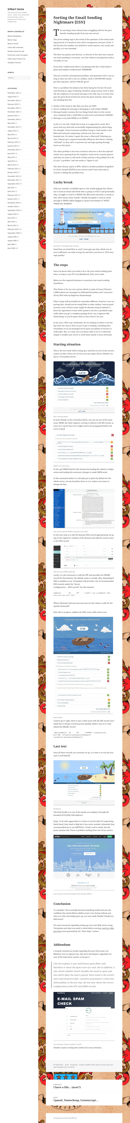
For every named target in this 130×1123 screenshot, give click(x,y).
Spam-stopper (58, 1067)
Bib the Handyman (14, 36)
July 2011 (11, 188)
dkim (83, 1065)
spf (65, 1067)
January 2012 (12, 172)
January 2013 (12, 146)
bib (67, 1065)
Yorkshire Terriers (14, 63)
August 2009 (12, 237)
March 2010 (12, 225)
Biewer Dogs (12, 40)
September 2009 (14, 233)
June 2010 (11, 218)
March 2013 (12, 138)
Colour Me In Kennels (15, 47)
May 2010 (11, 222)
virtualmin (71, 1067)
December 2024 (13, 100)
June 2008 (11, 248)
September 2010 (14, 210)
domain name (100, 1065)
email (108, 1065)
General (75, 1065)
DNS (93, 1065)
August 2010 (12, 214)
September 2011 (14, 184)
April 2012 (11, 161)
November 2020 (13, 112)
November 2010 (13, 203)
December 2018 (13, 119)
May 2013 (11, 135)
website (99, 188)
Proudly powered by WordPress (65, 1118)
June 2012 (11, 153)
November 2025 (13, 93)
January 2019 (12, 116)
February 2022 (13, 104)
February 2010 (13, 229)
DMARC (88, 1065)
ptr (112, 1065)
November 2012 (13, 150)
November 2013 (13, 127)
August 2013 (12, 131)
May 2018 (11, 123)
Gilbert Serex (16, 9)
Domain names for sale (16, 51)
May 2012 (11, 157)
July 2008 (11, 244)
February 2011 (13, 195)
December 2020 (13, 108)
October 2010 (12, 206)
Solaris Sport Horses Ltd (16, 59)
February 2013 (13, 142)
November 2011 (13, 180)
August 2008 (12, 241)
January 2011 (12, 199)
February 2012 (13, 169)
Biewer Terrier (13, 44)
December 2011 (13, 176)
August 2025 (12, 97)
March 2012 (12, 165)
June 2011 (11, 191)
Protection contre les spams (18, 55)
